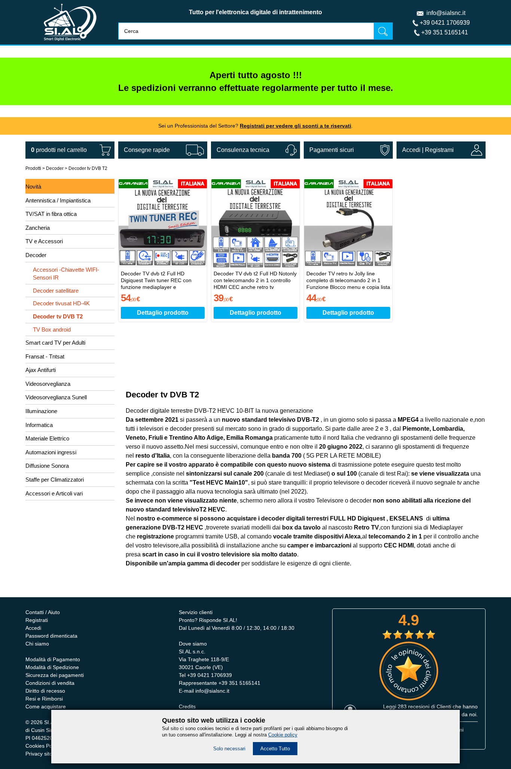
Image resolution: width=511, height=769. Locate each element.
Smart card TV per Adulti (55, 342)
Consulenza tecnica (243, 150)
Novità (33, 186)
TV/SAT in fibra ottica (51, 214)
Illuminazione (41, 411)
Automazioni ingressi (50, 452)
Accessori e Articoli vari (54, 493)
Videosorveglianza (47, 384)
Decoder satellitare (56, 290)
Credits (187, 707)
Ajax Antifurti (40, 370)
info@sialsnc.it (445, 13)
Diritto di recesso (45, 691)
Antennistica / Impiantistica (58, 200)
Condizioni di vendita (49, 683)
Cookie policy (282, 735)
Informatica (39, 425)
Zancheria (37, 228)
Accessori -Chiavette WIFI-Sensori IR (66, 273)
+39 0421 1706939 (445, 22)
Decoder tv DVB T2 (87, 168)
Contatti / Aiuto (42, 612)
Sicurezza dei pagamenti (54, 675)
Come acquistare (45, 707)
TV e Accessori (44, 241)
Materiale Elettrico (47, 438)
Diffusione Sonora (47, 466)
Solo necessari (229, 748)
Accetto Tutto (275, 748)
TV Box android (52, 329)
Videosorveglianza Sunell (56, 397)
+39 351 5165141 (444, 32)
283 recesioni (413, 707)
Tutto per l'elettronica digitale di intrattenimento (255, 12)
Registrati (36, 620)
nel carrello (59, 150)
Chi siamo (37, 644)
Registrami (439, 150)
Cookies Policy (42, 746)
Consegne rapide (147, 150)
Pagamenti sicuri (331, 150)
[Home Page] (70, 42)
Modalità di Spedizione (52, 667)
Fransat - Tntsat (44, 356)
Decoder (55, 168)
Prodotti (33, 168)
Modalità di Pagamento (52, 659)
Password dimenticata (51, 636)
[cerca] (383, 31)
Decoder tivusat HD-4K (61, 303)
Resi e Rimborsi (44, 699)
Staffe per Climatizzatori (54, 479)
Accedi (411, 150)
